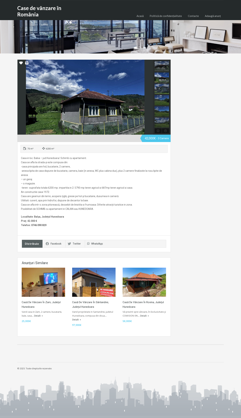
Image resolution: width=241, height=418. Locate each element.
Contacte (193, 15)
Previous (20, 97)
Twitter (77, 243)
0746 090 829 (38, 225)
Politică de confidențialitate (166, 15)
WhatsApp (97, 243)
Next (150, 97)
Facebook (56, 243)
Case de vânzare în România (39, 11)
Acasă (140, 15)
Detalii (37, 315)
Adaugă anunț (213, 15)
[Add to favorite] (21, 64)
